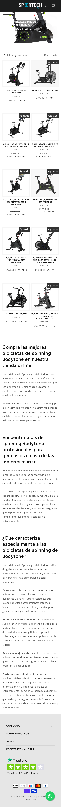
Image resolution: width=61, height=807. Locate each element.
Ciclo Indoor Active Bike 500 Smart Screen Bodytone (16, 202)
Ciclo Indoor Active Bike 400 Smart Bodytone (16, 145)
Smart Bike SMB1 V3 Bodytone (16, 91)
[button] (6, 6)
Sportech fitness (26, 796)
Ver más (24, 107)
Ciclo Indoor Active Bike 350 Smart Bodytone (45, 145)
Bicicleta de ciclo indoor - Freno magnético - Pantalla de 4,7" (44, 316)
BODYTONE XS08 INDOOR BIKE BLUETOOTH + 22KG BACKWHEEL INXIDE (45, 260)
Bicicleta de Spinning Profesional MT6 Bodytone (16, 260)
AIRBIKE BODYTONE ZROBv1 (44, 90)
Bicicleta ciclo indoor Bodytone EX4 (45, 201)
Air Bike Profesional (16, 314)
